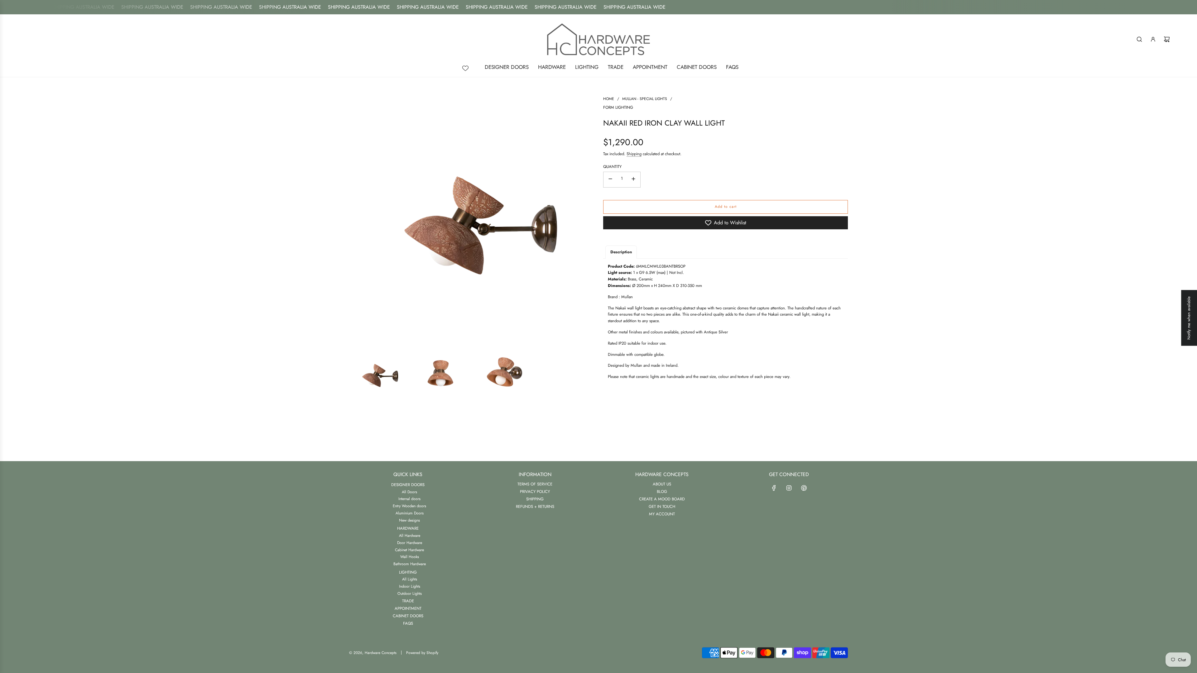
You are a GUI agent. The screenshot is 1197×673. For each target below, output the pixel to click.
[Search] (1139, 39)
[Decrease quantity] (610, 179)
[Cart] (1167, 39)
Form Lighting (618, 107)
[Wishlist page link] (465, 68)
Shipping (634, 154)
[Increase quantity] (633, 179)
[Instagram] (789, 488)
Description (621, 252)
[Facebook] (774, 488)
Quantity (612, 166)
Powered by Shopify (422, 653)
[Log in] (1153, 39)
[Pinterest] (804, 488)
